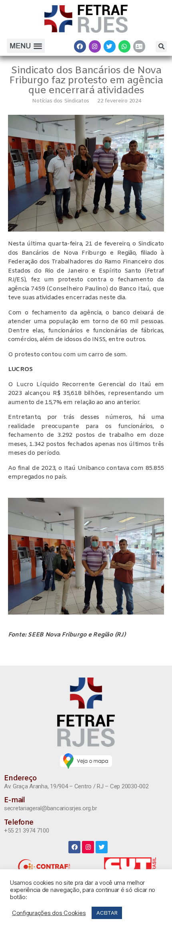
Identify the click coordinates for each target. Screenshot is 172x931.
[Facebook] (80, 46)
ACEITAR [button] (106, 912)
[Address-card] (139, 46)
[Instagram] (95, 46)
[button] (25, 46)
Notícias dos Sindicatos (60, 101)
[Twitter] (110, 46)
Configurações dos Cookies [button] (49, 913)
